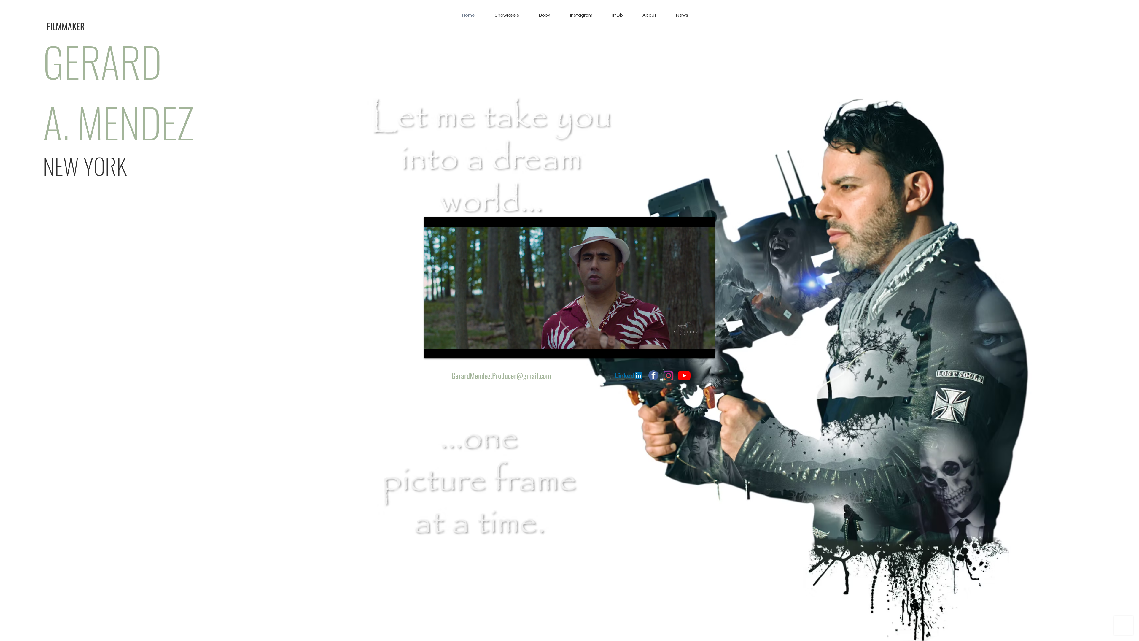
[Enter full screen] (707, 350)
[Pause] (432, 350)
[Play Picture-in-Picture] (697, 350)
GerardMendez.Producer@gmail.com (501, 375)
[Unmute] (442, 350)
